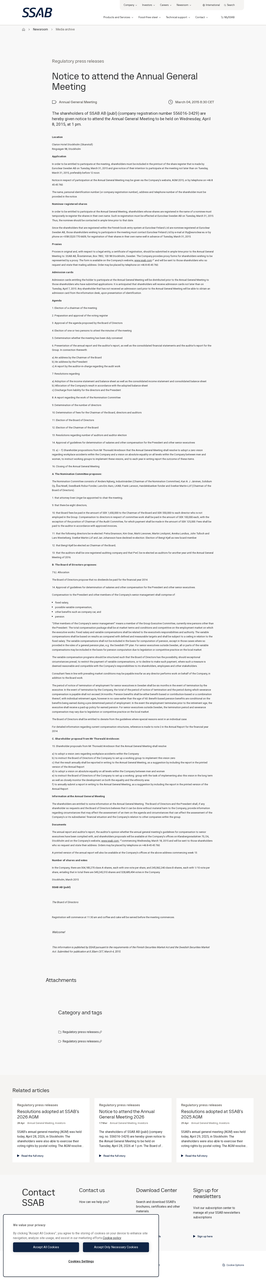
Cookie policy (112, 1238)
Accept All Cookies (46, 1247)
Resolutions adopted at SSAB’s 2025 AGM (212, 1114)
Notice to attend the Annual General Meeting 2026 (127, 1114)
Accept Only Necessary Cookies (116, 1247)
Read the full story (32, 1155)
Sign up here (205, 1236)
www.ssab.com (143, 260)
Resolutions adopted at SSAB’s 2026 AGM (48, 1114)
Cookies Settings (81, 1261)
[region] (81, 1245)
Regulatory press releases (81, 1032)
